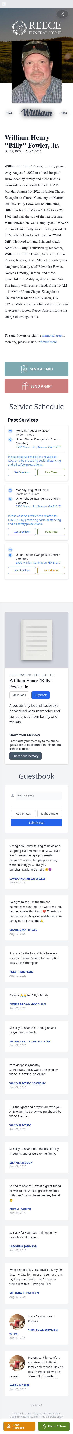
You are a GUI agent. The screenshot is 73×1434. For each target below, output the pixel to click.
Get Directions (22, 472)
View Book (19, 695)
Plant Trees (51, 472)
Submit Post (36, 822)
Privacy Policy (25, 1416)
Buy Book (41, 695)
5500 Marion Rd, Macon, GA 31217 (38, 447)
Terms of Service (47, 1416)
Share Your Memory (25, 756)
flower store (48, 341)
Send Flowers (51, 570)
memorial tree (52, 335)
